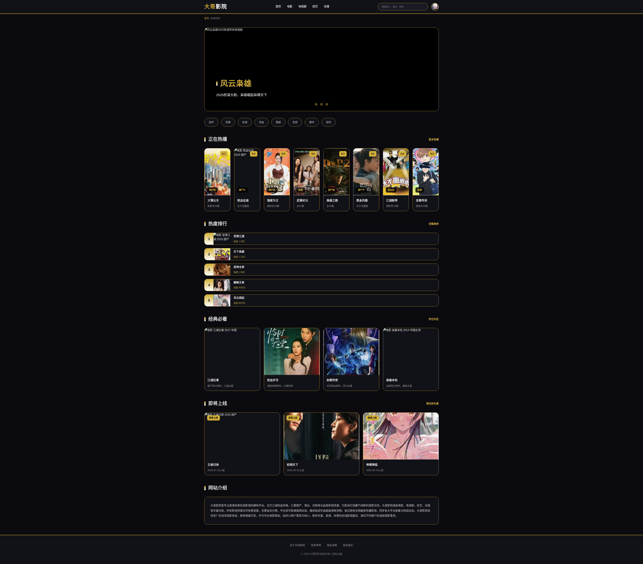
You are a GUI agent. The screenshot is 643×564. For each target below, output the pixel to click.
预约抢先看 (432, 403)
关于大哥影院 (297, 545)
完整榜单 (434, 223)
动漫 (326, 6)
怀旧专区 (434, 319)
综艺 (315, 6)
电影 (289, 6)
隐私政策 (332, 545)
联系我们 (348, 545)
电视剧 (302, 6)
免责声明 (316, 545)
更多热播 (434, 139)
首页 (278, 6)
